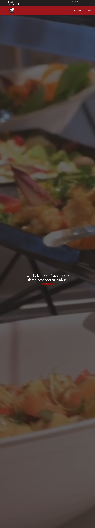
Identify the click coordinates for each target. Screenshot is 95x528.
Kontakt (90, 10)
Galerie (85, 10)
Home (75, 10)
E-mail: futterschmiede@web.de (76, 2)
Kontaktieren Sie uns (47, 283)
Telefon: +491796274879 (75, 1)
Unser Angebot (80, 10)
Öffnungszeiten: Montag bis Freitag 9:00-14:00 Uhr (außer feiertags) (81, 4)
